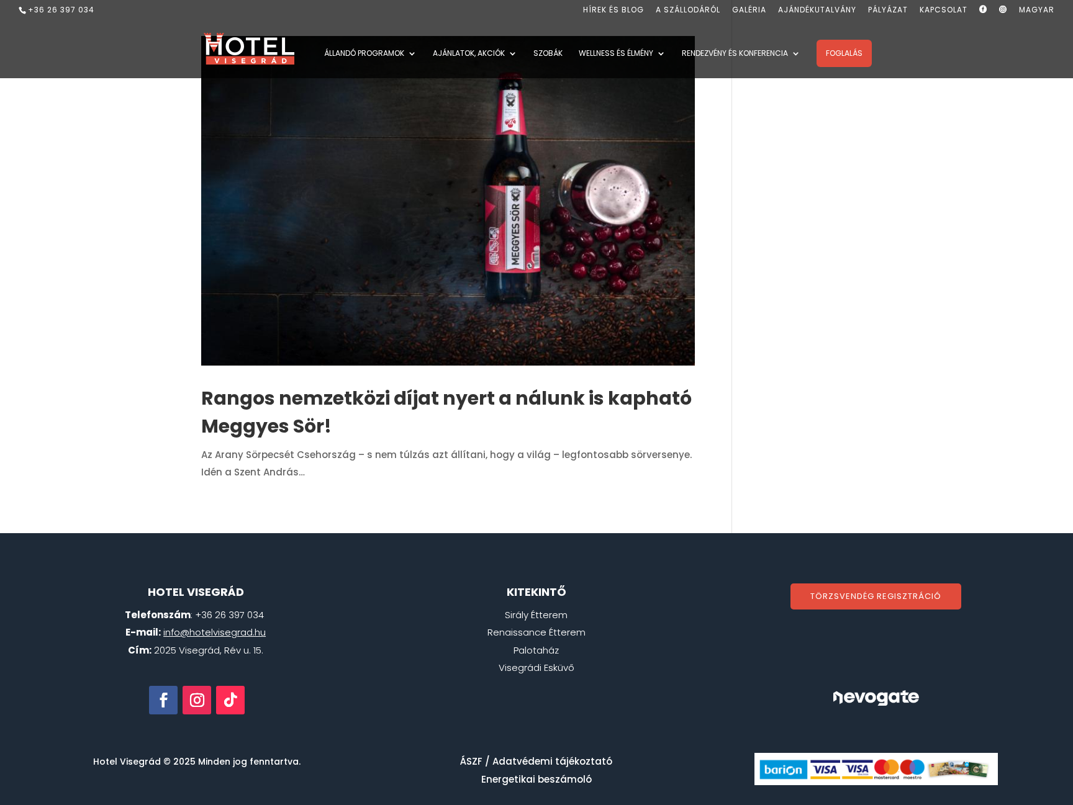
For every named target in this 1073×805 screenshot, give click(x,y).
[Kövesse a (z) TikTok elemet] (230, 700)
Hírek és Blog (613, 10)
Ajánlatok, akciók (469, 53)
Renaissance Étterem (536, 632)
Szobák (548, 53)
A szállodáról (688, 10)
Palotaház (536, 650)
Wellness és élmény (616, 53)
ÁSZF (471, 761)
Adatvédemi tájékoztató (552, 761)
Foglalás (844, 53)
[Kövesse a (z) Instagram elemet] (197, 700)
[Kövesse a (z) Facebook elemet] (163, 700)
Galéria (749, 10)
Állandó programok (364, 53)
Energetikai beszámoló (536, 779)
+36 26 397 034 (61, 9)
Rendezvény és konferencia (735, 53)
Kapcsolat (943, 10)
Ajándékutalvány (817, 10)
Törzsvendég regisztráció (875, 596)
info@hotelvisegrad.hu (214, 632)
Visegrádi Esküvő (536, 667)
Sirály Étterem (536, 614)
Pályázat (888, 10)
